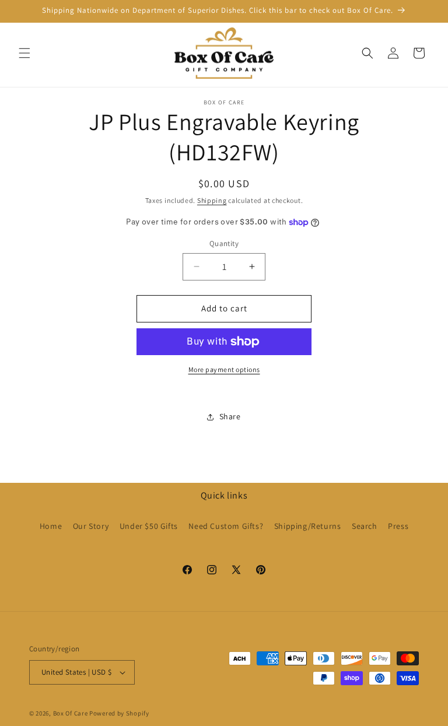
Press (398, 526)
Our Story (90, 526)
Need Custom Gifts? (225, 526)
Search (364, 526)
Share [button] (230, 416)
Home (51, 526)
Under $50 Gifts (149, 526)
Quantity (224, 243)
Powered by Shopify (119, 713)
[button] (24, 53)
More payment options (224, 369)
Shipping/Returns (307, 526)
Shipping (212, 200)
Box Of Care (70, 713)
